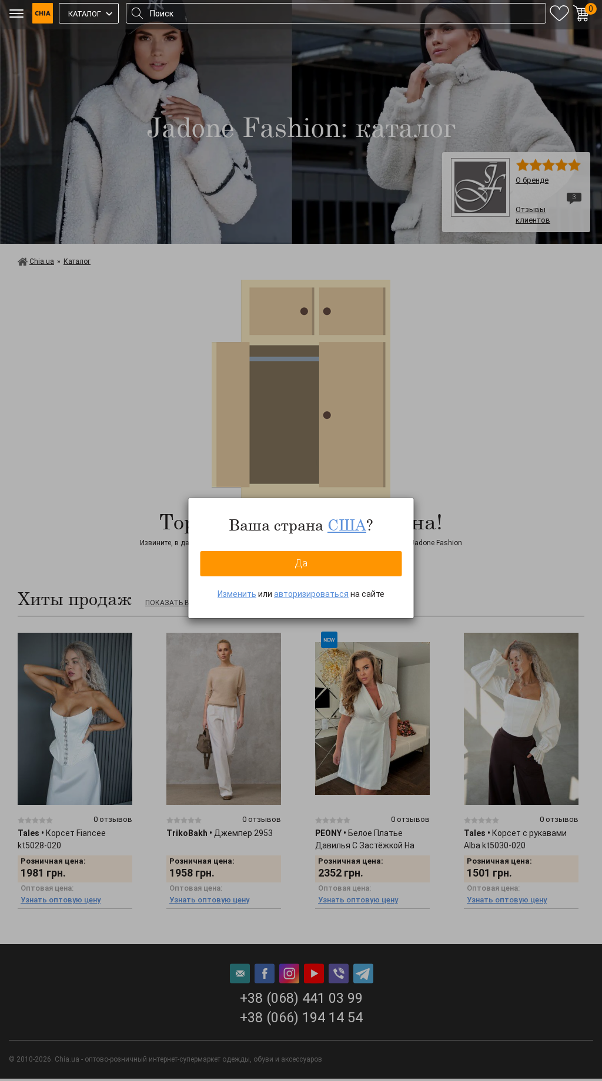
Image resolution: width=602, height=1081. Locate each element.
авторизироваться (311, 594)
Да (301, 563)
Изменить (237, 594)
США (346, 524)
